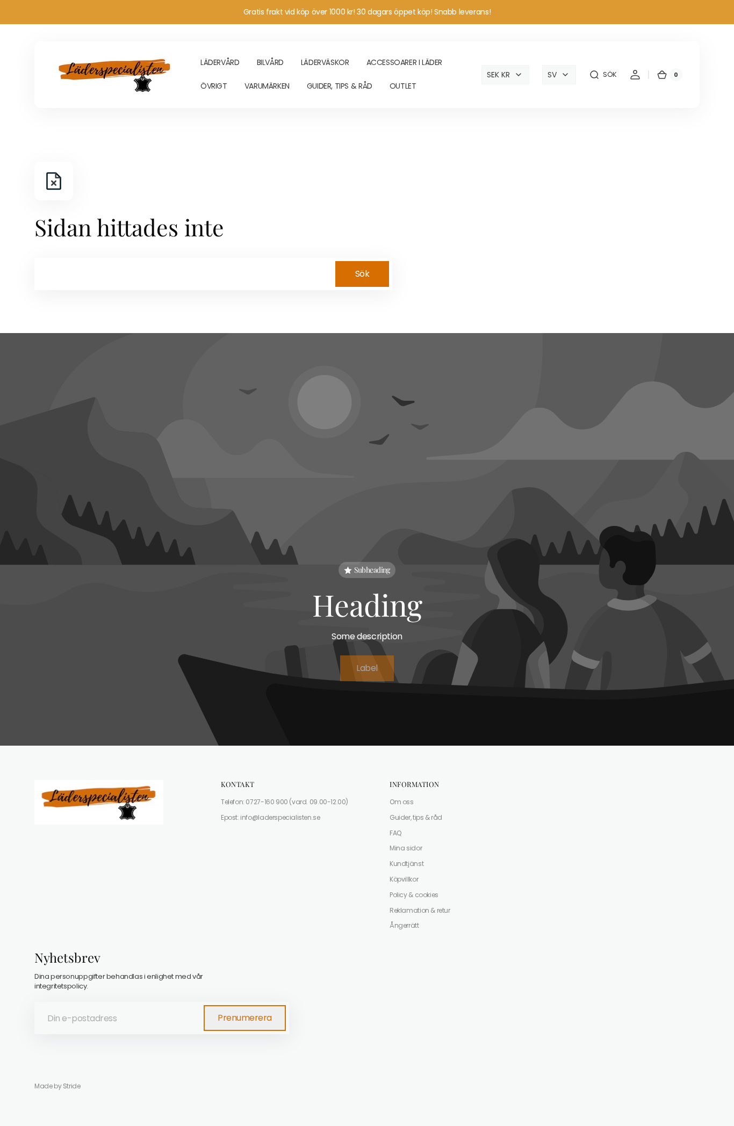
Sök (362, 274)
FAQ (395, 833)
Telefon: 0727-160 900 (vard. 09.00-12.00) (284, 802)
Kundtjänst (406, 863)
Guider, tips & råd (416, 817)
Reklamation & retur (420, 910)
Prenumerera (245, 1018)
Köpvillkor (404, 879)
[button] (603, 74)
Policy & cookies (414, 894)
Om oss (402, 802)
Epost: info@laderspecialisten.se (270, 817)
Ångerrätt (404, 925)
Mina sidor (406, 848)
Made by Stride (57, 1086)
